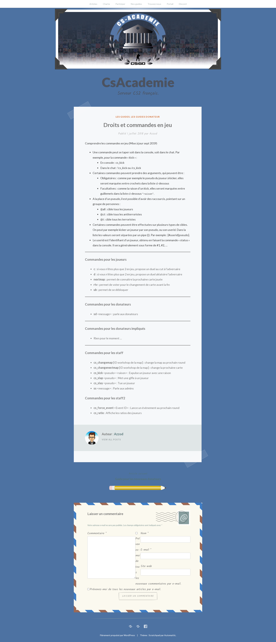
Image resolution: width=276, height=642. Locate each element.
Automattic (170, 635)
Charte (106, 4)
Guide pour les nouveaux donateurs (138, 476)
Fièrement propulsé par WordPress (117, 635)
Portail (170, 4)
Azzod (153, 133)
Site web (146, 566)
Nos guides (136, 4)
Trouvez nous (154, 4)
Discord (183, 4)
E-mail (146, 550)
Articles (93, 4)
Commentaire (97, 533)
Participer (120, 4)
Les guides (123, 116)
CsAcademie (138, 82)
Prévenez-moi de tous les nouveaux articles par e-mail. (125, 589)
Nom (145, 533)
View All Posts (111, 439)
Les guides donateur (145, 116)
